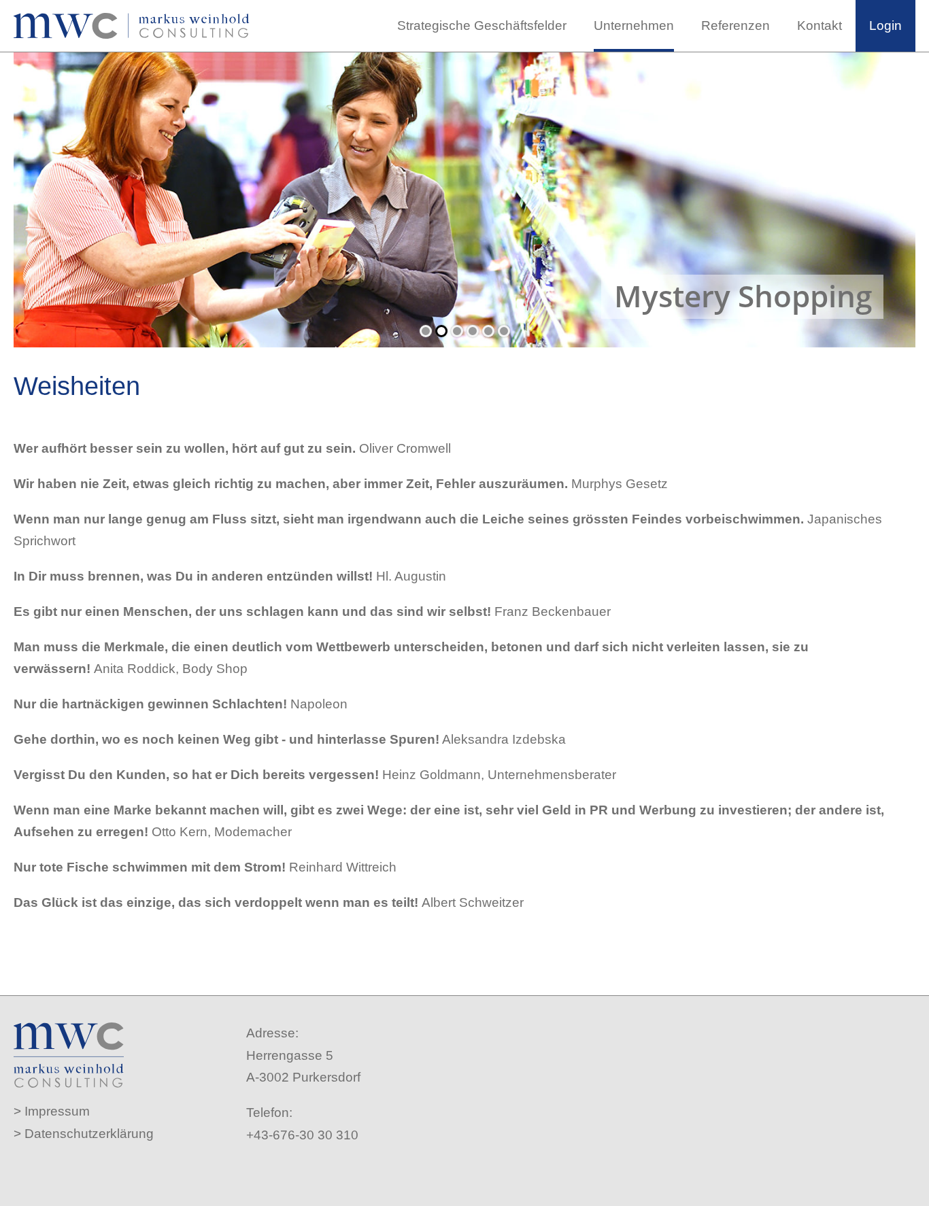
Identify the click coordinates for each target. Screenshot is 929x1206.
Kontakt (819, 25)
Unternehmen (634, 25)
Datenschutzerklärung (89, 1133)
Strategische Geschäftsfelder (482, 25)
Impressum (57, 1111)
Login (885, 25)
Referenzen (735, 25)
